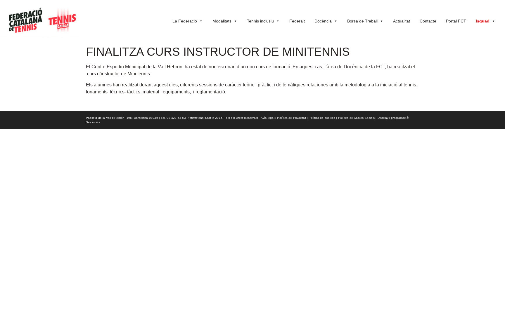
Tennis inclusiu (260, 21)
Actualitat (401, 21)
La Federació (184, 21)
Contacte (428, 21)
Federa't (297, 21)
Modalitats (221, 21)
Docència (323, 21)
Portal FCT (456, 21)
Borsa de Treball (362, 21)
